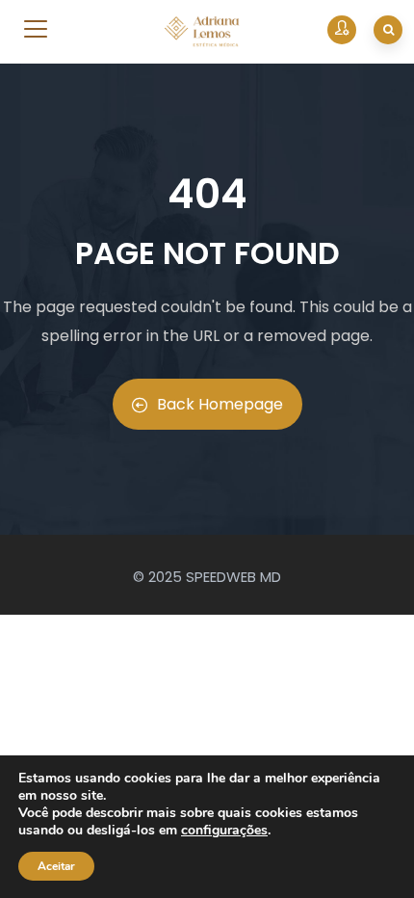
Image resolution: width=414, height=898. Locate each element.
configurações (224, 830)
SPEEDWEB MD (233, 577)
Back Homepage (220, 404)
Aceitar (56, 866)
